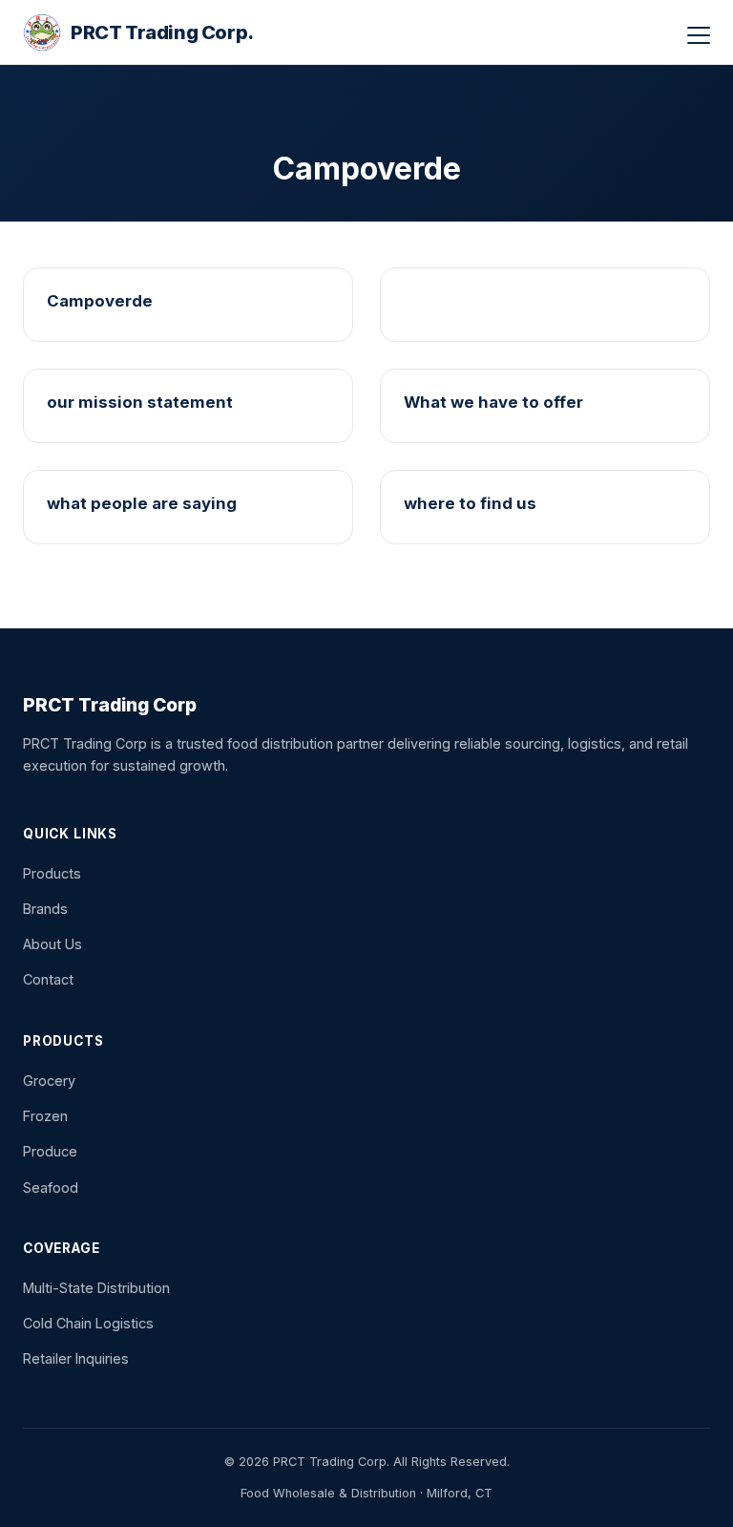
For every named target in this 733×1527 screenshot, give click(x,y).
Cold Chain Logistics (88, 1323)
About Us (52, 944)
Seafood (50, 1187)
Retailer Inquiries (76, 1358)
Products (52, 873)
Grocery (49, 1080)
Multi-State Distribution (96, 1288)
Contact (48, 979)
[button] (699, 35)
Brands (45, 909)
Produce (50, 1151)
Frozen (45, 1116)
